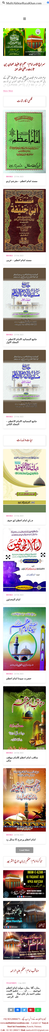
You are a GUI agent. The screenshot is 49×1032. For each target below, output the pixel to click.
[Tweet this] (24, 1010)
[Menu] (25, 18)
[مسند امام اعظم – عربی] (24, 227)
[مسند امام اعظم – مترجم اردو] (24, 148)
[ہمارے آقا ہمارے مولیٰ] (24, 946)
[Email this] (11, 1010)
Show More (8, 91)
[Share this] (18, 1010)
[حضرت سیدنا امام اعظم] (24, 645)
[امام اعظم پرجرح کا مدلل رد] (24, 806)
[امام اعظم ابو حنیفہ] (24, 915)
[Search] (3, 2)
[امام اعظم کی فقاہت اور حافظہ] (24, 884)
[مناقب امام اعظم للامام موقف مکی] (24, 725)
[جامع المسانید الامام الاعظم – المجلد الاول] (24, 307)
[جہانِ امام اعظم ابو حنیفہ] (24, 487)
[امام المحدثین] (24, 566)
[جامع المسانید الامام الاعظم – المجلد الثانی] (24, 389)
